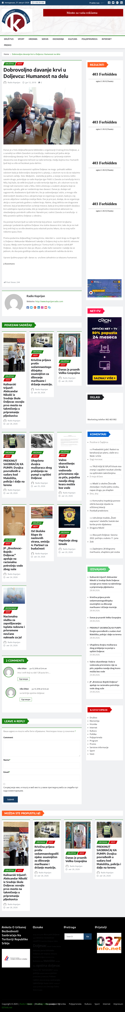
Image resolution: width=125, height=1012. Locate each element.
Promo (7, 45)
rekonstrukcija (44, 980)
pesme (56, 970)
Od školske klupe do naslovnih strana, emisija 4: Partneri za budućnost (40, 539)
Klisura (54, 954)
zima (45, 987)
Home (6, 54)
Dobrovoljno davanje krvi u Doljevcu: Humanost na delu (36, 54)
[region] (109, 943)
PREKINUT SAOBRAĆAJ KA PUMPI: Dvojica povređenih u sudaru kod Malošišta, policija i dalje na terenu (14, 473)
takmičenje (38, 983)
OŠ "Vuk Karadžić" (45, 970)
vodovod (57, 983)
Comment (8, 737)
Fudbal (54, 946)
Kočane (36, 961)
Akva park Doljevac (52, 934)
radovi (36, 979)
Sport (21, 39)
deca (56, 941)
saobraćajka (55, 980)
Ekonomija (58, 39)
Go (87, 936)
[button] (109, 943)
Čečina (56, 986)
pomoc (53, 973)
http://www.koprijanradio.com (49, 301)
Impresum (118, 1004)
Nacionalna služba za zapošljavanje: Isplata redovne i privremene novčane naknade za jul (14, 627)
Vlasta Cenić (48, 983)
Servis (45, 39)
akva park (40, 935)
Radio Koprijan (14, 82)
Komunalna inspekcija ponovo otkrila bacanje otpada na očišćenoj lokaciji (105, 504)
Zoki (92, 541)
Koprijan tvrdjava (39, 957)
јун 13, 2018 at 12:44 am (38, 668)
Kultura (72, 39)
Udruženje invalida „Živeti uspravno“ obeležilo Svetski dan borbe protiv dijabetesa (104, 521)
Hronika (33, 39)
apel (34, 938)
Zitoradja (50, 986)
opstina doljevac (48, 965)
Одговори (23, 679)
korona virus (50, 957)
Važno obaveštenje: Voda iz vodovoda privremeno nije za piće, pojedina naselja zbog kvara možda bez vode (69, 473)
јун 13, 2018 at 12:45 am (40, 689)
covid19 (36, 941)
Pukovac (52, 976)
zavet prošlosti (38, 987)
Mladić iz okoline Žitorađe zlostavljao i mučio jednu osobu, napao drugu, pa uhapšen (104, 486)
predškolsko (45, 976)
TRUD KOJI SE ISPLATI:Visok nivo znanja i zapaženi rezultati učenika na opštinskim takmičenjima (105, 469)
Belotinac (40, 938)
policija (36, 973)
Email (6, 772)
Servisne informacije (99, 747)
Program (94, 740)
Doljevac (40, 945)
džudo (49, 946)
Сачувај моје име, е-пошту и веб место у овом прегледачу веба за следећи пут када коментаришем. (40, 789)
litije (41, 961)
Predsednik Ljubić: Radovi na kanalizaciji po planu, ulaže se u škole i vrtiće (104, 452)
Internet (107, 39)
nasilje (57, 961)
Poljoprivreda (89, 39)
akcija (34, 935)
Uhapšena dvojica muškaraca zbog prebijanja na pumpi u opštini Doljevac (41, 469)
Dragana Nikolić (97, 527)
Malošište (49, 961)
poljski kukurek (45, 973)
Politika (93, 734)
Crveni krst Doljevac (47, 941)
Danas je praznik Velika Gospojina (69, 371)
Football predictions (99, 510)
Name (6, 760)
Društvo (9, 39)
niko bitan (22, 668)
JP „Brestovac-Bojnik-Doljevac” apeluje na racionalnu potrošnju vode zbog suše (13, 558)
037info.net (7, 1007)
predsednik (37, 977)
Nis (34, 966)
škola (35, 990)
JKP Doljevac (46, 954)
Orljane (35, 970)
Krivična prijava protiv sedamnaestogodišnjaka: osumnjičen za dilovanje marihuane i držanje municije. (41, 372)
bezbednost (49, 938)
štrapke (39, 990)
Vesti (92, 754)
